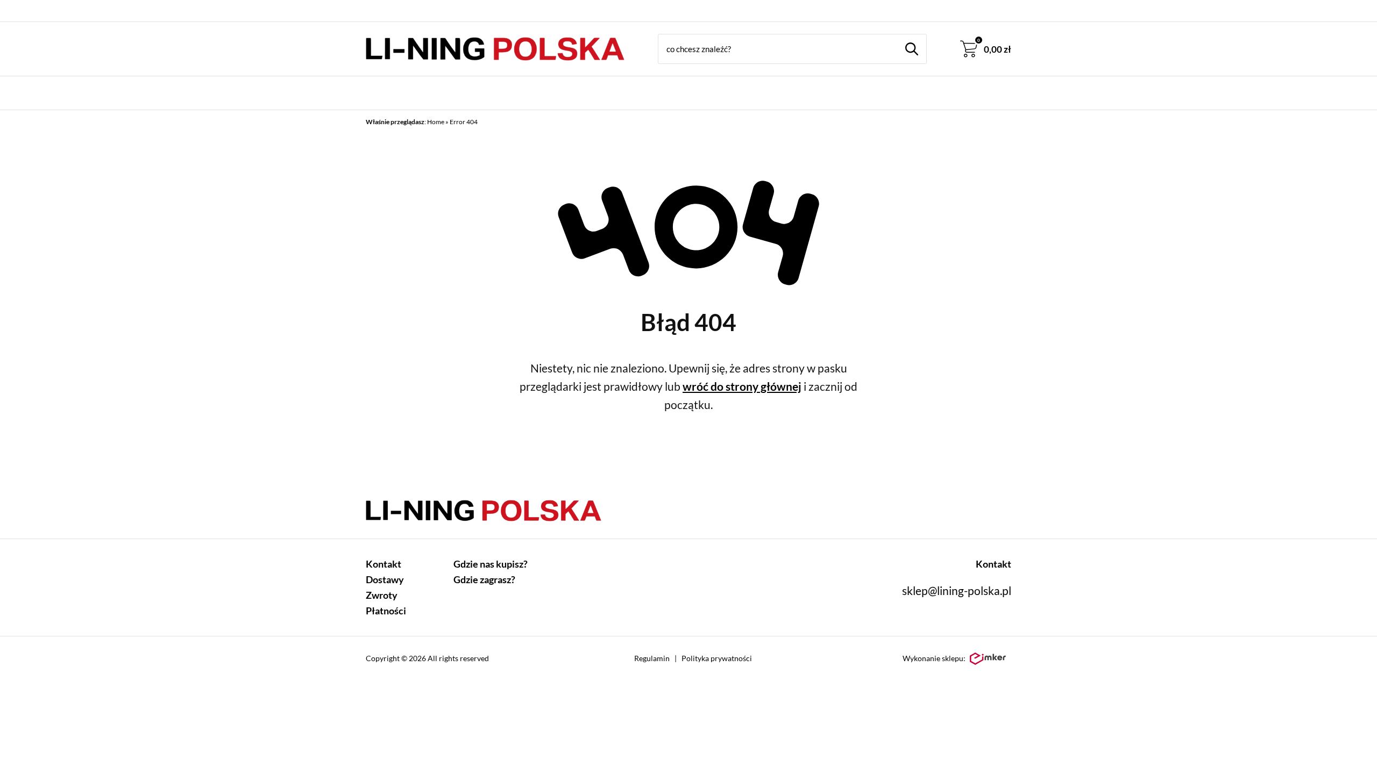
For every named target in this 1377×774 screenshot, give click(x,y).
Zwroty (382, 595)
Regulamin (652, 658)
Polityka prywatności (717, 658)
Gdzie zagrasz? (484, 579)
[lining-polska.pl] (495, 49)
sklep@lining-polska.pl (956, 590)
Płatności (386, 611)
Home (435, 122)
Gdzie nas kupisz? (490, 564)
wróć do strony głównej (742, 386)
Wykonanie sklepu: (934, 658)
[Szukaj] (912, 49)
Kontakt (383, 564)
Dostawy (385, 579)
